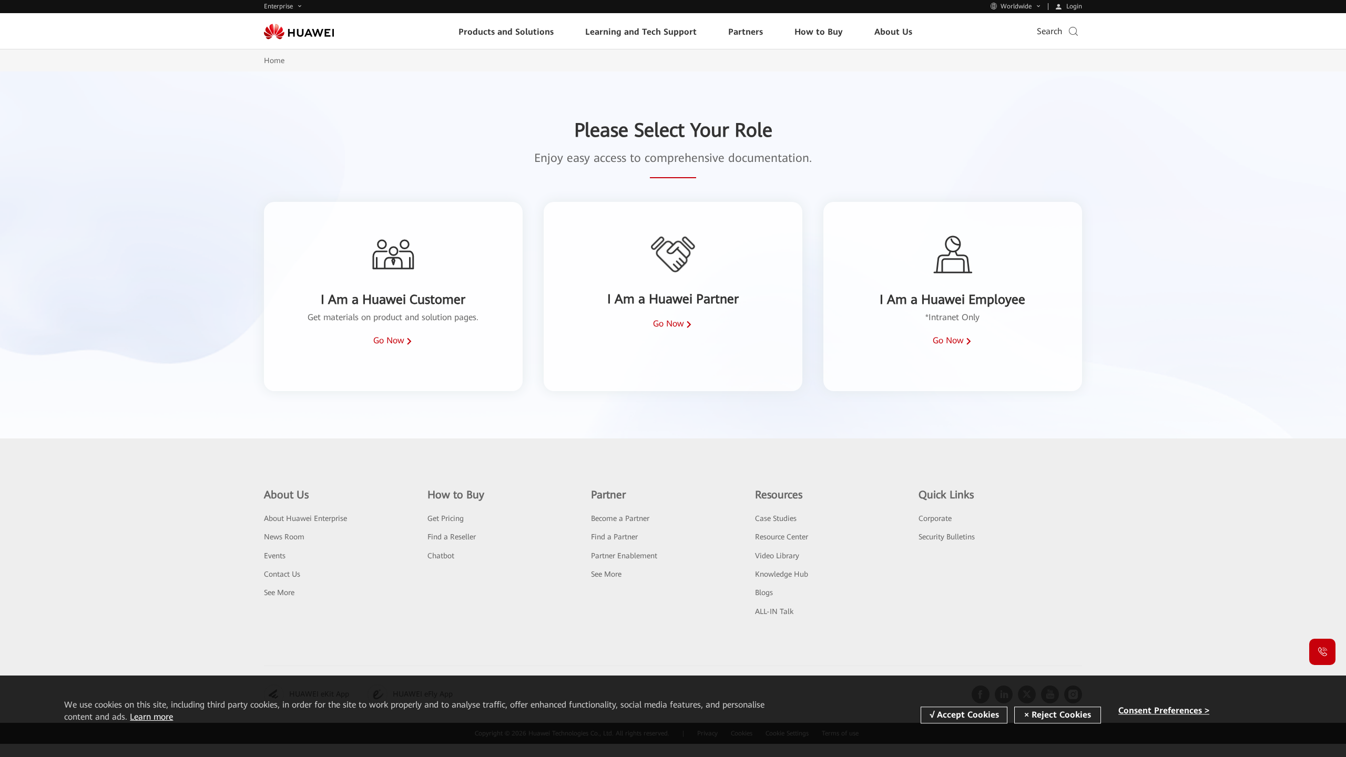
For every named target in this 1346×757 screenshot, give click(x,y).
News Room (284, 537)
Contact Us (282, 574)
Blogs (764, 592)
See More (279, 592)
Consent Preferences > (1163, 710)
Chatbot (440, 555)
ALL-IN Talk (774, 611)
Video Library (777, 555)
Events (274, 555)
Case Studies (776, 518)
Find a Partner (614, 537)
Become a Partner (620, 518)
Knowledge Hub (781, 574)
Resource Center (781, 537)
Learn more (151, 717)
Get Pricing (445, 518)
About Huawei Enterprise (305, 518)
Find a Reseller (451, 537)
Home (274, 60)
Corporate (935, 518)
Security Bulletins (947, 537)
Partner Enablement (624, 555)
